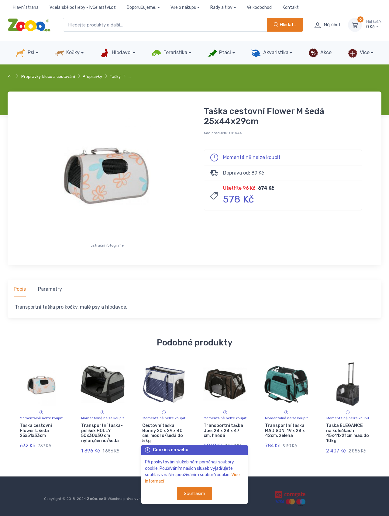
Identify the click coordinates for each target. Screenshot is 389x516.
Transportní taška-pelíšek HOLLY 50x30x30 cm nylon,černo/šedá (102, 433)
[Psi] (10, 76)
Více (364, 52)
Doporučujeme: (141, 7)
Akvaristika (275, 52)
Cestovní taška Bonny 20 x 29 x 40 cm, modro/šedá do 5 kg (162, 433)
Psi (30, 52)
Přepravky (92, 76)
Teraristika (174, 52)
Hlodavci (121, 52)
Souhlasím (194, 493)
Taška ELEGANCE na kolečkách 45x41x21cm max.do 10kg (347, 433)
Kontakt (291, 7)
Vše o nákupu (183, 7)
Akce (325, 52)
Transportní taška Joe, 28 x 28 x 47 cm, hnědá (223, 430)
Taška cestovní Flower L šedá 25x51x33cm (36, 430)
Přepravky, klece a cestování (48, 76)
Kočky (72, 52)
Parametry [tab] (50, 289)
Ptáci (224, 52)
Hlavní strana (26, 7)
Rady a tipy (221, 7)
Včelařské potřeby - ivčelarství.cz (83, 7)
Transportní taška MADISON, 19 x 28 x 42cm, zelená (285, 430)
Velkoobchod (259, 7)
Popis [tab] (20, 289)
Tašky (115, 76)
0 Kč (373, 25)
